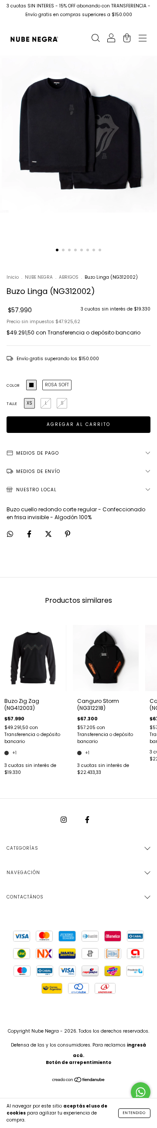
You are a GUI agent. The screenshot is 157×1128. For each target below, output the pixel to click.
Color (13, 385)
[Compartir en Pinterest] (67, 533)
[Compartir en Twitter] (49, 533)
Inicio (13, 277)
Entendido (134, 1113)
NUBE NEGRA (39, 277)
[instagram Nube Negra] (64, 820)
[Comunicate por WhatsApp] (140, 1092)
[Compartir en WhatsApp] (10, 534)
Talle (12, 404)
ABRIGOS (68, 277)
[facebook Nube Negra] (87, 820)
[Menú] (142, 39)
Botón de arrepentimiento (78, 1062)
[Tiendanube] (78, 1080)
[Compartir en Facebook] (30, 533)
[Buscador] (95, 39)
